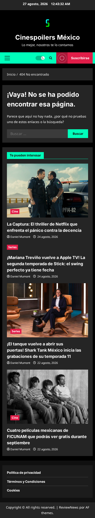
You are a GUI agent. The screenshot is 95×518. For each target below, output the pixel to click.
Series (12, 247)
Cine (15, 211)
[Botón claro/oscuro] (40, 58)
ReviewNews (68, 507)
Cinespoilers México (47, 37)
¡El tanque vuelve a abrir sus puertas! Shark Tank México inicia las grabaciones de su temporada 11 (44, 350)
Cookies (13, 490)
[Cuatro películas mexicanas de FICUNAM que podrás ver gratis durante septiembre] (47, 397)
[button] (7, 58)
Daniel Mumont (20, 237)
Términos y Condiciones (26, 481)
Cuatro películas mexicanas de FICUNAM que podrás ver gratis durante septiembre (47, 436)
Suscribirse (80, 58)
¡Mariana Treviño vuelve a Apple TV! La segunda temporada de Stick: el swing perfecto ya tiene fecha (46, 263)
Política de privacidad (24, 472)
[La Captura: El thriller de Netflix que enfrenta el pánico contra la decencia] (47, 191)
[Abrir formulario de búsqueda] (50, 57)
